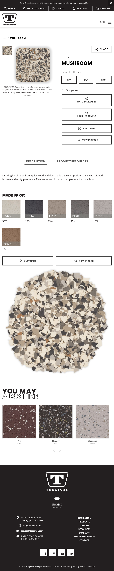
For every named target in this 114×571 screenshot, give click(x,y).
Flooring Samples (84, 536)
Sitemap (91, 566)
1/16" (103, 79)
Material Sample (86, 101)
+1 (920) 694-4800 (32, 525)
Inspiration (84, 518)
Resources (84, 529)
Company (84, 532)
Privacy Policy (78, 566)
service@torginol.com (32, 530)
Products (84, 521)
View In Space (90, 140)
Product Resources (72, 161)
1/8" (86, 79)
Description (35, 161)
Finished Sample (86, 116)
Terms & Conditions (62, 566)
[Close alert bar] (111, 3)
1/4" (69, 79)
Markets (84, 525)
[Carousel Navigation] (57, 450)
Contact (84, 540)
